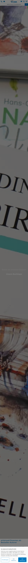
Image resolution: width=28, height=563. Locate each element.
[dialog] (14, 555)
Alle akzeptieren (22, 559)
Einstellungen (5, 559)
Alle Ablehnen (13, 559)
